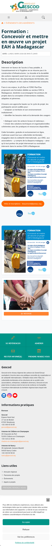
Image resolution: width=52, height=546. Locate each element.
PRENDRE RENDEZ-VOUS (14, 488)
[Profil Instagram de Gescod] (9, 395)
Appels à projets (9, 482)
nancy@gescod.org (8, 456)
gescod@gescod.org (9, 427)
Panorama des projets (12, 475)
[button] (48, 499)
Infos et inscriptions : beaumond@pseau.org (22, 204)
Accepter (26, 522)
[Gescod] (26, 6)
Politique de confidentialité (24, 543)
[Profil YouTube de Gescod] (15, 395)
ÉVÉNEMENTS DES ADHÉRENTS (20, 23)
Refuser (26, 529)
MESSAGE (27, 314)
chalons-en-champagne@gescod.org (15, 441)
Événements (8, 479)
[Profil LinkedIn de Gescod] (3, 395)
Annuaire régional (10, 472)
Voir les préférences (26, 537)
